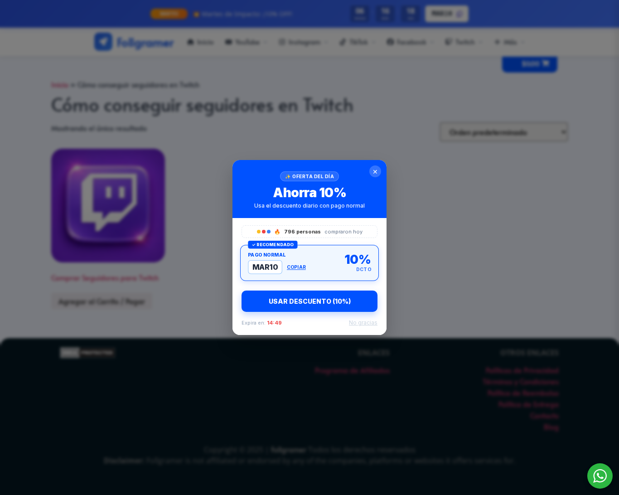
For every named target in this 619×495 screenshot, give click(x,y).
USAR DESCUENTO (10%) (310, 301)
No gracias (363, 322)
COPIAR (296, 267)
